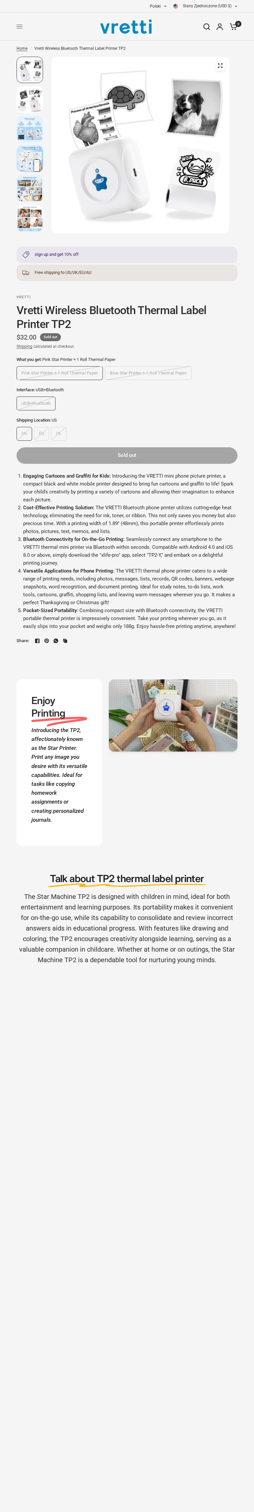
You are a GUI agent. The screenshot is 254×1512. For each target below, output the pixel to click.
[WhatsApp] (56, 641)
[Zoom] (220, 66)
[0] (231, 27)
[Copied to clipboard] (65, 641)
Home (22, 48)
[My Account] (219, 27)
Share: (23, 640)
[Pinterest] (47, 641)
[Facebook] (37, 641)
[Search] (206, 27)
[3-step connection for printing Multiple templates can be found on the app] (140, 145)
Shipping (24, 346)
